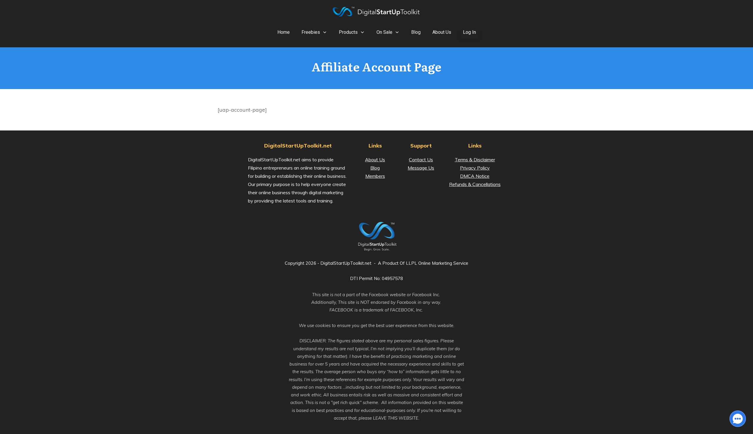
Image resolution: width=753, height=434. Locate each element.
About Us (375, 159)
